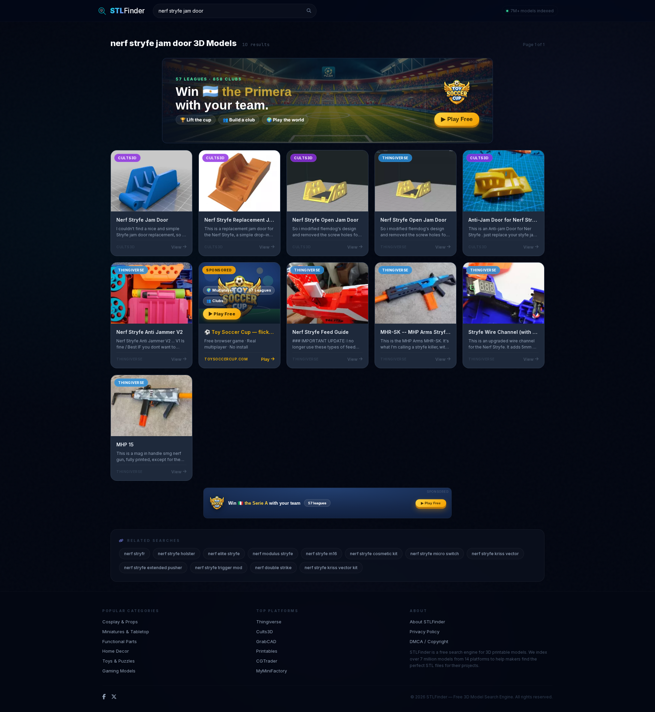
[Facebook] (104, 697)
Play (265, 359)
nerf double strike (273, 567)
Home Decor (115, 651)
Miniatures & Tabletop (125, 631)
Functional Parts (119, 641)
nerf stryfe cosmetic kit (373, 553)
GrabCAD (266, 641)
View (176, 247)
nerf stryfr (134, 553)
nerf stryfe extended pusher (153, 567)
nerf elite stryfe (224, 553)
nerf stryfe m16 (321, 553)
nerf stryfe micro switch (434, 553)
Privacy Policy (424, 631)
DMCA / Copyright (429, 641)
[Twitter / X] (114, 697)
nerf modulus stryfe (273, 553)
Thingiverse (268, 621)
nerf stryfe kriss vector (495, 553)
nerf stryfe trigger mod (218, 567)
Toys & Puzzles (118, 661)
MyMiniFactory (271, 670)
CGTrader (266, 661)
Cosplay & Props (120, 621)
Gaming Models (118, 670)
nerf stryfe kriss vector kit (331, 567)
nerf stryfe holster (176, 553)
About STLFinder (427, 621)
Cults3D (264, 631)
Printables (266, 651)
